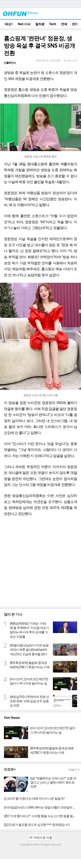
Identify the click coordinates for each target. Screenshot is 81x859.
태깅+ (9, 24)
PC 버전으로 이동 (40, 837)
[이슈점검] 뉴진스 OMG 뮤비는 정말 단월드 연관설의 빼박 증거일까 (42, 807)
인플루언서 (10, 62)
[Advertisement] (40, 564)
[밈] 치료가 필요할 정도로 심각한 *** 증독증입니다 (37, 824)
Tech (52, 24)
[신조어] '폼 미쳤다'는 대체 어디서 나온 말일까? (34, 798)
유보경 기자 (70, 60)
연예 (64, 24)
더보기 (73, 770)
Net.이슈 (24, 24)
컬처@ (39, 24)
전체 (75, 24)
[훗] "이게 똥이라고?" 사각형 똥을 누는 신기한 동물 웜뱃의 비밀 (42, 816)
